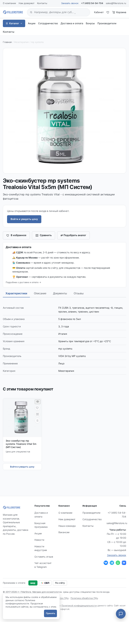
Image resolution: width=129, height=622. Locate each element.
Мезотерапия (21, 42)
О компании (9, 3)
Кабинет (99, 12)
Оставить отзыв (43, 556)
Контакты (42, 3)
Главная (7, 42)
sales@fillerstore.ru (116, 3)
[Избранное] (108, 12)
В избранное (18, 235)
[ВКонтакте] (106, 562)
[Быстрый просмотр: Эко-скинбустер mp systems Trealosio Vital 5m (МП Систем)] (37, 402)
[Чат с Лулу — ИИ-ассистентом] (121, 614)
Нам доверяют (26, 3)
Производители (106, 23)
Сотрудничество (48, 23)
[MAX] (124, 562)
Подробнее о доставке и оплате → (23, 282)
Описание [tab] (40, 293)
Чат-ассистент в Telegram (43, 565)
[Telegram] (112, 562)
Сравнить (46, 235)
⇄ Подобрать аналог (73, 235)
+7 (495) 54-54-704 (92, 3)
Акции (31, 23)
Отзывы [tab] (79, 293)
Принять (50, 613)
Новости (39, 539)
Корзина (121, 12)
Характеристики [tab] (16, 293)
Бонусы (90, 23)
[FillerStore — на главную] (13, 12)
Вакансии (63, 532)
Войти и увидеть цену (24, 219)
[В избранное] (37, 407)
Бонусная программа (41, 525)
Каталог (14, 23)
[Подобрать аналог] (37, 420)
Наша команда (67, 525)
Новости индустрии (40, 548)
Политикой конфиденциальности (79, 605)
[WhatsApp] (118, 562)
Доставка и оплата (72, 23)
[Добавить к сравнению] (37, 414)
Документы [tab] (60, 293)
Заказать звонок (69, 3)
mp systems (37, 42)
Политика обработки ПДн (84, 598)
